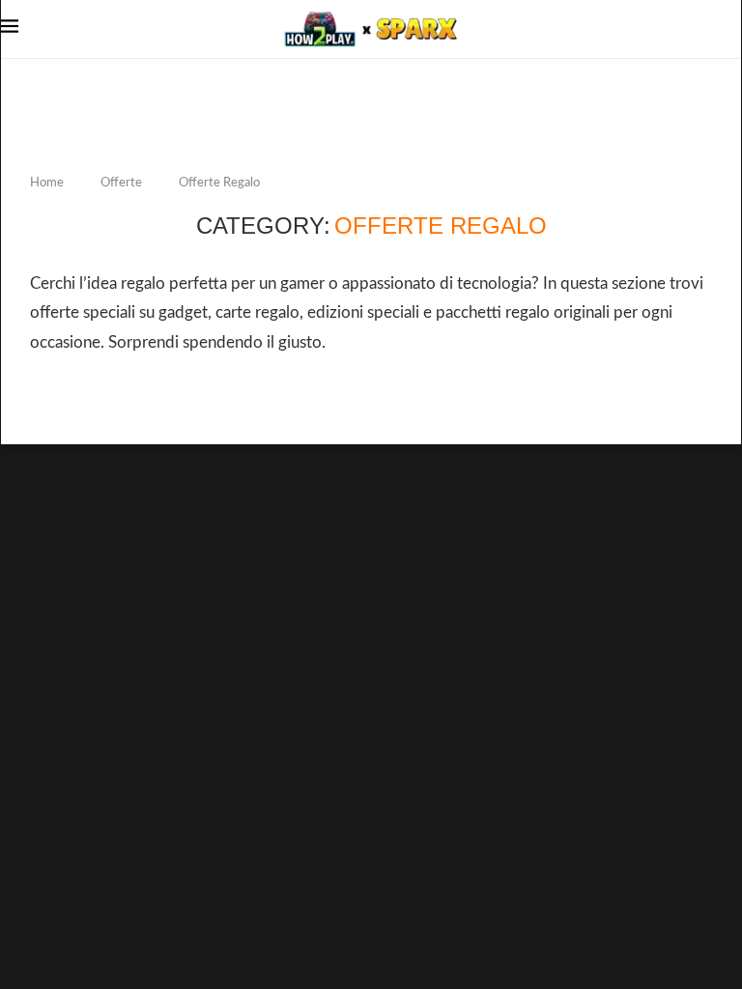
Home (47, 183)
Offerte (121, 183)
